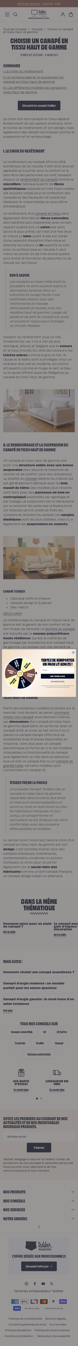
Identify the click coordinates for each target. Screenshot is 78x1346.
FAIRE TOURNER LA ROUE (57, 676)
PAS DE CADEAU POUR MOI (57, 681)
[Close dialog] (73, 652)
